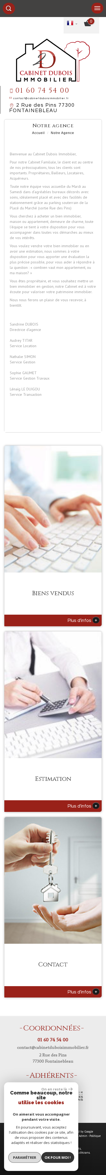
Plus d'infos (82, 620)
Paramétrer (24, 1157)
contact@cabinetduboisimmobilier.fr (41, 98)
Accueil (38, 133)
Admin (83, 1136)
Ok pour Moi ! (58, 1157)
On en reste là (54, 1089)
